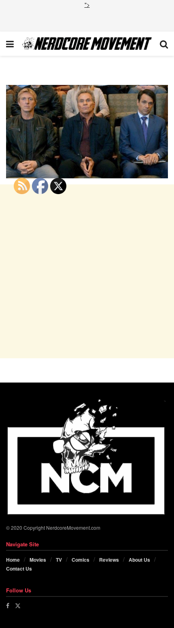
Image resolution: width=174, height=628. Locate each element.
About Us (139, 559)
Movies (38, 559)
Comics (80, 559)
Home (13, 559)
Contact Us (19, 568)
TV (59, 559)
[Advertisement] (87, 19)
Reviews (109, 559)
